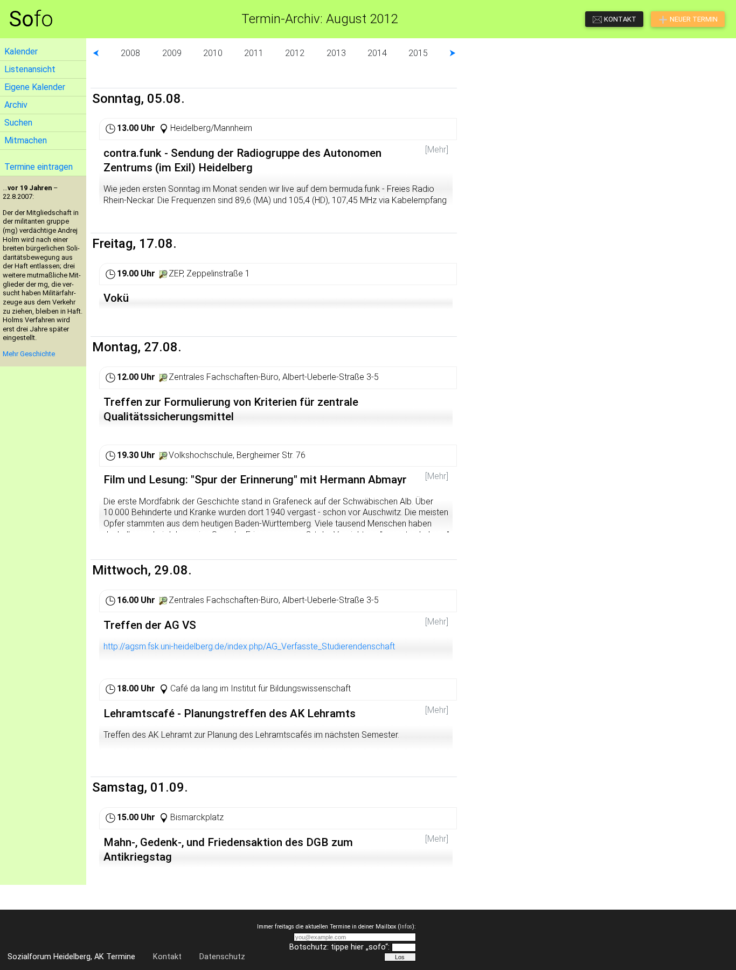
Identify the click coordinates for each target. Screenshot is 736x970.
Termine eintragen (38, 167)
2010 (213, 53)
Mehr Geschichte (29, 354)
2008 (130, 53)
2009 (172, 53)
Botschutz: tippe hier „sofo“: (339, 947)
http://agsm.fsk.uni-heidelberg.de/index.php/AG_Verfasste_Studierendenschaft (249, 646)
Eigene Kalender (34, 87)
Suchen (18, 122)
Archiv (15, 105)
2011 (253, 53)
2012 (294, 53)
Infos (406, 926)
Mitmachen (25, 140)
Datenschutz (222, 956)
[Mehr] (436, 149)
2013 (336, 53)
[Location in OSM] (163, 273)
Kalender (21, 51)
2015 (418, 53)
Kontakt (167, 956)
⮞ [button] (452, 53)
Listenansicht (29, 69)
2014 (377, 53)
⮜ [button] (96, 53)
